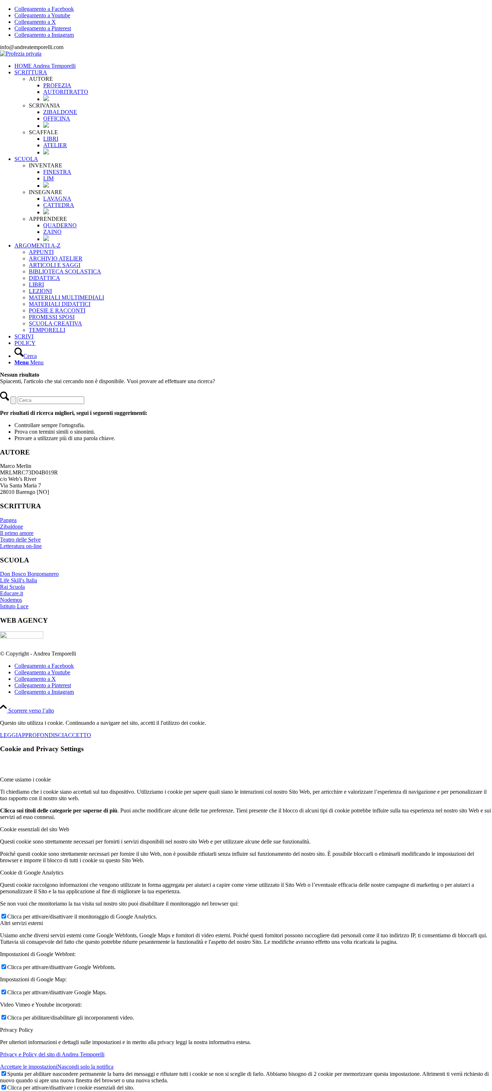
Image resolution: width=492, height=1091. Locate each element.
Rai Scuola (12, 587)
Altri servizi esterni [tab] (21, 923)
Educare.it (11, 593)
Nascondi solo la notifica (85, 1067)
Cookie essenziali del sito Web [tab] (34, 829)
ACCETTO (77, 735)
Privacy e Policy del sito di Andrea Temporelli (52, 1054)
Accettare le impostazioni (28, 1067)
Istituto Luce (14, 606)
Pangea (8, 520)
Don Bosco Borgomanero (29, 574)
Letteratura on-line (21, 546)
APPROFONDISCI (41, 735)
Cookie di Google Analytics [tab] (31, 872)
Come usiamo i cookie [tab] (25, 779)
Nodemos (11, 600)
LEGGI (9, 735)
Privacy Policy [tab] (16, 1030)
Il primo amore (16, 533)
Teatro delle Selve (20, 539)
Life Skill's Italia (18, 580)
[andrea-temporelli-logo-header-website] (20, 54)
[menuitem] (253, 66)
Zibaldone (11, 526)
